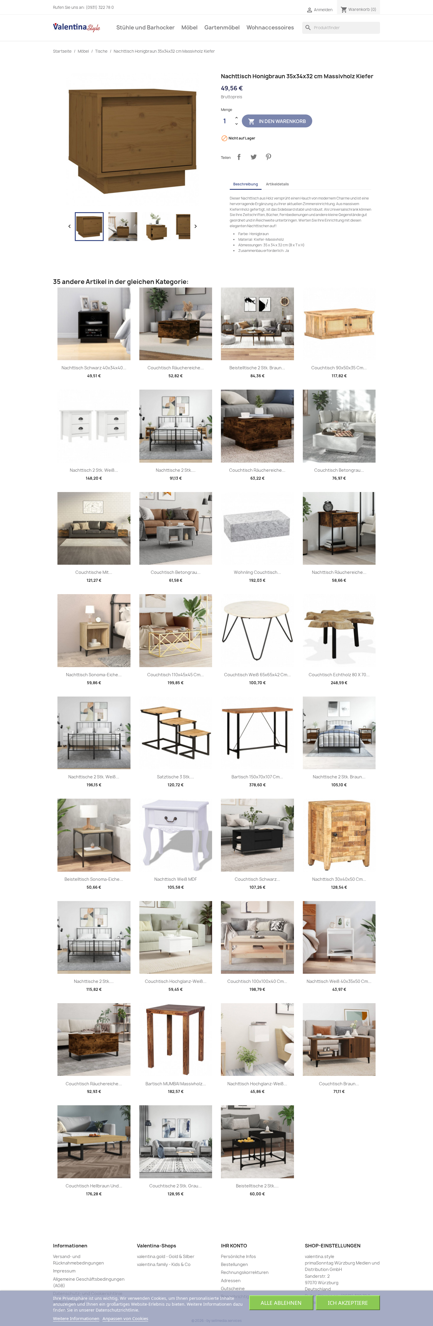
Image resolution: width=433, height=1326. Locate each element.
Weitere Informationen (76, 1318)
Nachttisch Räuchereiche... (339, 572)
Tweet (254, 157)
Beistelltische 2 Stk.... (257, 1186)
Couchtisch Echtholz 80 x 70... (339, 674)
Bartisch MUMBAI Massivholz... (176, 1083)
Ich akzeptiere (348, 1302)
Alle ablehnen (281, 1302)
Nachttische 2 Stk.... (176, 470)
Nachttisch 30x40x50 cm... (339, 879)
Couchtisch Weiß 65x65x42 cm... (257, 674)
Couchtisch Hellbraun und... (94, 1186)
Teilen (239, 157)
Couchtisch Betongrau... (339, 470)
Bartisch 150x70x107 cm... (257, 777)
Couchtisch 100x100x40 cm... (257, 981)
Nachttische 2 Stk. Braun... (339, 777)
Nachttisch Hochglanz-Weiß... (257, 1083)
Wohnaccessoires (270, 27)
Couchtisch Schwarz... (257, 879)
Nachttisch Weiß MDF (175, 879)
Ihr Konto (234, 1245)
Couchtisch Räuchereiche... (176, 367)
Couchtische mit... (93, 572)
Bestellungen (234, 1264)
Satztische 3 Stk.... (175, 777)
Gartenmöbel (222, 27)
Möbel (189, 27)
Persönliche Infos (238, 1256)
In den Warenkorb (277, 121)
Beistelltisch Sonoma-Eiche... (94, 879)
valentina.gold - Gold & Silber (165, 1256)
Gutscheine (233, 1288)
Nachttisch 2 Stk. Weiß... (94, 470)
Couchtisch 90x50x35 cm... (339, 367)
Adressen (231, 1280)
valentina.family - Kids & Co (164, 1264)
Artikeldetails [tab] (277, 184)
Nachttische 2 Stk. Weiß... (93, 777)
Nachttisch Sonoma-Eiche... (94, 674)
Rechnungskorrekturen (245, 1272)
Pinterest (268, 157)
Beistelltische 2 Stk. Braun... (257, 367)
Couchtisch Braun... (339, 1083)
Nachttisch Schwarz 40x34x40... (94, 367)
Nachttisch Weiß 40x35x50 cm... (339, 981)
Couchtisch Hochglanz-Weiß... (175, 981)
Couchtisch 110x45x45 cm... (175, 674)
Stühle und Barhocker (145, 27)
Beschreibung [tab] (245, 184)
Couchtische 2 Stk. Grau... (175, 1186)
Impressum (64, 1271)
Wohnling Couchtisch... (257, 572)
